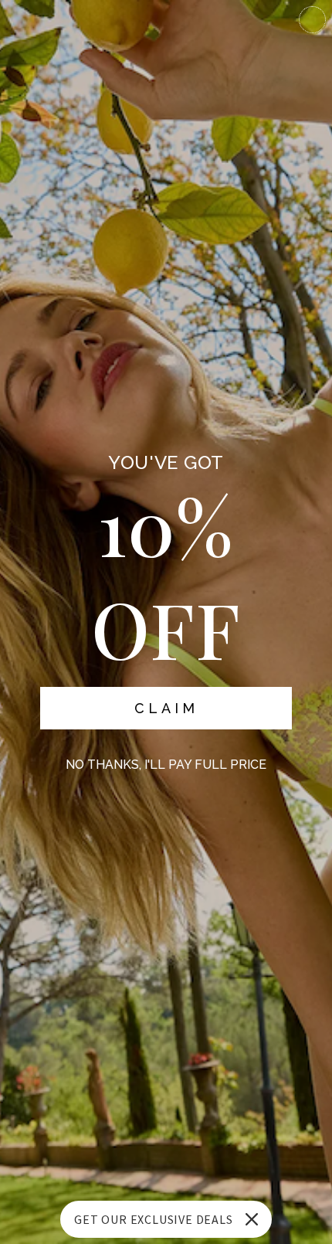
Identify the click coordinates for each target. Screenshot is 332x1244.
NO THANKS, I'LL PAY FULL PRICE (166, 764)
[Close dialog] (312, 19)
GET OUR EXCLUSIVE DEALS (153, 1219)
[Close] (252, 1219)
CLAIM (166, 708)
